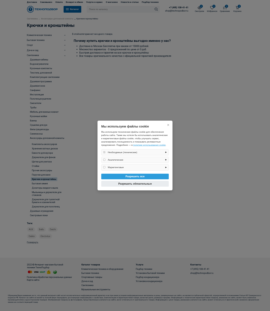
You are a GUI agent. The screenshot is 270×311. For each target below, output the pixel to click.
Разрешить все (135, 176)
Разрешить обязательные (135, 183)
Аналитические (115, 160)
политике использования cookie (149, 145)
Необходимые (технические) (122, 152)
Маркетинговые (116, 167)
